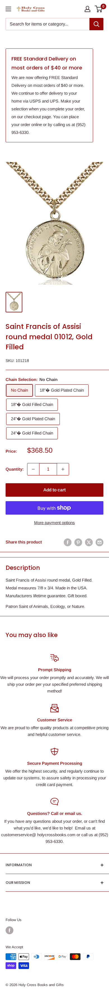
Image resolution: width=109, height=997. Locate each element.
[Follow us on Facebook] (9, 930)
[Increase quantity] (63, 469)
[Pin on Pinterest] (78, 542)
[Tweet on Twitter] (89, 542)
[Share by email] (99, 542)
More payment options (54, 522)
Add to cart (54, 489)
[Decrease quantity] (33, 469)
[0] (98, 9)
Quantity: (15, 469)
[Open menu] (8, 9)
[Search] (96, 24)
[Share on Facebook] (68, 542)
